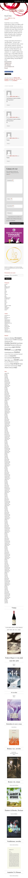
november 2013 (7, 542)
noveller (21, 360)
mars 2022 (6, 431)
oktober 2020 (7, 450)
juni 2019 (6, 468)
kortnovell (20, 354)
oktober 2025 (7, 384)
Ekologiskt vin (7, 79)
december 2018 (7, 474)
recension (16, 361)
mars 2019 (6, 471)
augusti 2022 (7, 426)
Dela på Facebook (9, 71)
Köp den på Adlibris (14, 813)
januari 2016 (7, 513)
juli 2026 (6, 374)
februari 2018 (7, 485)
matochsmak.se (7, 319)
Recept (6, 68)
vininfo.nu (6, 324)
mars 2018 (6, 484)
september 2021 (7, 438)
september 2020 (7, 451)
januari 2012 (7, 566)
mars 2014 (6, 537)
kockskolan (16, 354)
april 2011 (6, 576)
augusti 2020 (7, 452)
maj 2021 (6, 442)
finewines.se (7, 325)
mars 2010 (6, 590)
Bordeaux (12, 338)
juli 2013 (6, 546)
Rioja (11, 364)
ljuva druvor (7, 327)
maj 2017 (6, 495)
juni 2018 (6, 481)
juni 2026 (6, 375)
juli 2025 (6, 387)
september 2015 (7, 517)
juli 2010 (6, 586)
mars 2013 (6, 550)
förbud (7, 349)
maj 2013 (6, 548)
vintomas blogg (7, 326)
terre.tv (6, 316)
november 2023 (7, 409)
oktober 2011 (7, 569)
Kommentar (10, 180)
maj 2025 (6, 389)
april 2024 (6, 404)
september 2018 (7, 478)
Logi (5, 295)
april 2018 (6, 483)
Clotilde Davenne (10, 343)
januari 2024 (7, 407)
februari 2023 (7, 419)
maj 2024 (6, 403)
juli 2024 (6, 400)
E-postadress (10, 206)
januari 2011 (7, 579)
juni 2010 (6, 587)
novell (16, 360)
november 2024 (7, 396)
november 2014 (7, 528)
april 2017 (6, 496)
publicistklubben (7, 320)
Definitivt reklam (17, 77)
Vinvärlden (6, 308)
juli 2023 (6, 414)
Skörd (21, 363)
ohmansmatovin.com (8, 323)
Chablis (15, 339)
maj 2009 (6, 601)
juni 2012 (6, 560)
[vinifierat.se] (20, 1)
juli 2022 (6, 427)
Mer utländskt (8, 65)
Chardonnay (7, 341)
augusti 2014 (7, 532)
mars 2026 (6, 378)
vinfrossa (11, 367)
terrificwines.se (7, 315)
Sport (5, 303)
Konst (6, 292)
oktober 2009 (7, 596)
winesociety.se (7, 328)
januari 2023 (7, 420)
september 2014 (7, 531)
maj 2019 (6, 469)
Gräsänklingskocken (9, 352)
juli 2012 (6, 559)
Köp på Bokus (14, 727)
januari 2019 (7, 473)
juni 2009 (6, 600)
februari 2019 (7, 472)
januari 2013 (7, 553)
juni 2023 (6, 415)
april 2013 (6, 549)
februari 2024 (7, 406)
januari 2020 (7, 460)
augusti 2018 (7, 479)
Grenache (13, 350)
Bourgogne (18, 338)
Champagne (20, 339)
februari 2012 (7, 565)
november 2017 (7, 489)
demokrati (7, 345)
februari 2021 (7, 446)
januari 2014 (7, 539)
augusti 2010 (7, 585)
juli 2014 (6, 533)
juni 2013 (6, 547)
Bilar (5, 285)
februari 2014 (7, 538)
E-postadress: (7, 275)
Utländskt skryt (8, 63)
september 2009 (7, 597)
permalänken (14, 80)
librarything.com (7, 317)
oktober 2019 (7, 463)
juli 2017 (6, 493)
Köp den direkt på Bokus (14, 785)
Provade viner (12, 79)
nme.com (6, 329)
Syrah (9, 365)
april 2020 (6, 457)
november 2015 (7, 515)
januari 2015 (7, 526)
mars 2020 (6, 458)
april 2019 (6, 470)
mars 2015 (6, 524)
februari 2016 (7, 512)
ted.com (6, 318)
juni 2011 (6, 574)
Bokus (14, 665)
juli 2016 (6, 506)
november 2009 (7, 595)
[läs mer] (7, 269)
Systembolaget (14, 365)
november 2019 (7, 462)
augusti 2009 (7, 598)
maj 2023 (6, 416)
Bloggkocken (7, 338)
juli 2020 (6, 453)
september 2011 (7, 570)
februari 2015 (7, 525)
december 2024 (7, 395)
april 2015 (6, 523)
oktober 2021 (7, 437)
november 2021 (7, 436)
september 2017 (7, 491)
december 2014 (7, 527)
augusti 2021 (7, 439)
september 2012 (7, 557)
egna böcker (16, 347)
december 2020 (7, 448)
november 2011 (7, 568)
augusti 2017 (7, 492)
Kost (5, 293)
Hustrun (17, 352)
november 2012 (7, 555)
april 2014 (6, 536)
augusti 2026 (7, 373)
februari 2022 (7, 432)
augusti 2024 (7, 399)
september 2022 (7, 425)
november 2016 (7, 502)
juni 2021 (6, 441)
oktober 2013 (7, 543)
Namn (9, 199)
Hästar (6, 291)
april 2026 (6, 377)
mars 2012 (6, 564)
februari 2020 (7, 459)
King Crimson (10, 354)
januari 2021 (7, 447)
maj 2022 (6, 429)
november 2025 (7, 383)
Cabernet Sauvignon (9, 339)
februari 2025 (7, 393)
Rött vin (6, 302)
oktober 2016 (7, 503)
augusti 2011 (7, 571)
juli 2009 (6, 599)
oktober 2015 (7, 516)
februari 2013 (7, 552)
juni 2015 (6, 521)
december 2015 (7, 514)
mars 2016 (6, 511)
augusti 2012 (7, 558)
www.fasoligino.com (9, 66)
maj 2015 (6, 522)
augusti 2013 (7, 545)
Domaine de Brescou (15, 345)
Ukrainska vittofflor (8, 305)
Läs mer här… (14, 752)
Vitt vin (17, 79)
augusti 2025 (7, 386)
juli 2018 (6, 480)
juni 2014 (6, 534)
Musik (6, 296)
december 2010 (7, 580)
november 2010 (7, 581)
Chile (11, 341)
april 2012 (6, 563)
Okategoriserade (7, 297)
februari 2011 (7, 578)
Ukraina (7, 367)
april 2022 (6, 430)
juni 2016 (6, 507)
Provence (11, 361)
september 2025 (7, 385)
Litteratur (6, 294)
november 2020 (7, 449)
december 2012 (7, 554)
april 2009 (6, 602)
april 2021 (6, 443)
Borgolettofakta (8, 61)
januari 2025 (7, 394)
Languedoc (12, 356)
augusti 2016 (7, 505)
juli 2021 (6, 440)
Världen (6, 306)
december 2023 (7, 408)
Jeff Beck (6, 354)
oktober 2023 (7, 410)
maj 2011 (6, 575)
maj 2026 (6, 376)
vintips (15, 367)
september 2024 (7, 398)
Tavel (19, 365)
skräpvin (16, 364)
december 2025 (7, 382)
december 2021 (7, 435)
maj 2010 (6, 588)
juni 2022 (6, 428)
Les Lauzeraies (8, 357)
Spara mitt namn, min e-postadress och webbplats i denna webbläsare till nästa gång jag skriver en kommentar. (13, 218)
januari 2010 (7, 592)
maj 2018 (6, 482)
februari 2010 (7, 591)
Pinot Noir (7, 361)
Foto (5, 290)
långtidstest (16, 357)
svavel (6, 365)
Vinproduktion (7, 307)
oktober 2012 (7, 556)
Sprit (5, 304)
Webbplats (9, 213)
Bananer (6, 284)
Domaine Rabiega (8, 347)
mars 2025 (6, 392)
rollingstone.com (7, 330)
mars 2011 (6, 577)
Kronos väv (7, 355)
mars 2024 (6, 405)
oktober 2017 (7, 490)
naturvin (12, 360)
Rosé (5, 301)
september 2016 (7, 504)
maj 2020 (6, 456)
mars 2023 (6, 418)
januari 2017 (7, 500)
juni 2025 (6, 388)
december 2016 (7, 501)
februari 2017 (7, 499)
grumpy (18, 350)
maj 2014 (6, 535)
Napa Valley (7, 360)
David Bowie (19, 343)
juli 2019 (6, 467)
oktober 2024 (7, 397)
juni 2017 (6, 494)
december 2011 (7, 567)
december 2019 (7, 461)
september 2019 (7, 464)
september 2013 (7, 544)
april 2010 (6, 589)
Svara (8, 105)
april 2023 (6, 417)
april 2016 (6, 510)
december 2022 (7, 421)
